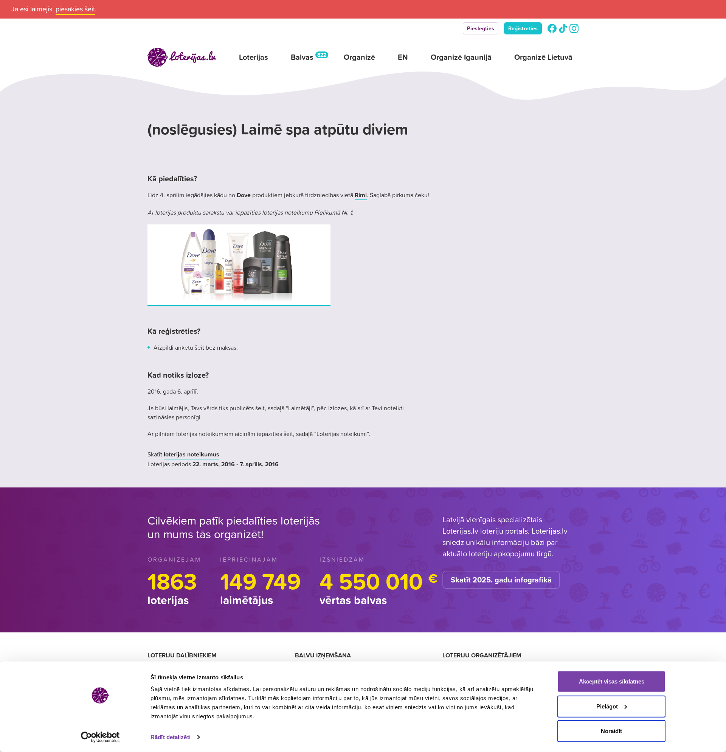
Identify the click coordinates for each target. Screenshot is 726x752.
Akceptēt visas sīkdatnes (611, 681)
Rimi (361, 194)
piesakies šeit (75, 9)
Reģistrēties (523, 28)
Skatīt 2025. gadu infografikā (501, 579)
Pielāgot (607, 706)
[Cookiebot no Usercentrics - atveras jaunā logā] (100, 737)
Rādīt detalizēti (170, 737)
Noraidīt (611, 731)
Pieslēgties (480, 28)
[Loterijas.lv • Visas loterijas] (181, 57)
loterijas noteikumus (191, 454)
